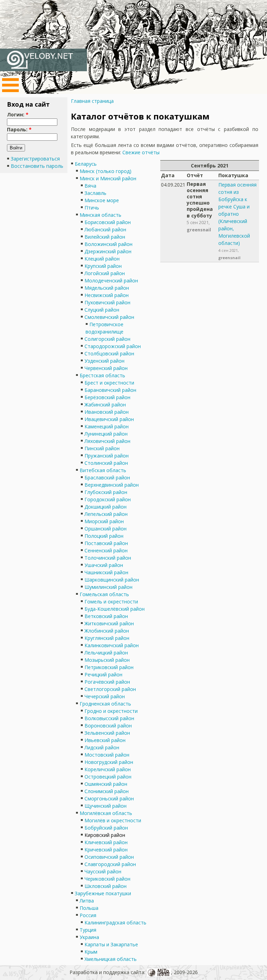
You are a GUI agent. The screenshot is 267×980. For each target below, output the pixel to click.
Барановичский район (110, 390)
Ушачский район (103, 565)
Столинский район (106, 463)
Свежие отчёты (141, 152)
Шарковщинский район (111, 579)
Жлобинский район (106, 630)
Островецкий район (107, 776)
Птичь (91, 207)
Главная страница (92, 101)
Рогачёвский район (107, 681)
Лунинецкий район (106, 433)
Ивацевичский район (109, 419)
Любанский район (105, 229)
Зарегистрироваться (35, 158)
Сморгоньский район (109, 798)
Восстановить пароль (37, 166)
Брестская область (102, 375)
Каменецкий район (106, 426)
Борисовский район (107, 222)
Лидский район (101, 747)
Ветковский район (106, 616)
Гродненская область (105, 703)
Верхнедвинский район (111, 484)
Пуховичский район (107, 302)
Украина (89, 937)
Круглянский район (106, 638)
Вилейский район (104, 236)
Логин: (18, 114)
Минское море (101, 200)
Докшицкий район (105, 506)
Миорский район (104, 521)
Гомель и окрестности (111, 601)
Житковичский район (109, 623)
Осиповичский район (109, 857)
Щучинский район (105, 805)
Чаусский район (102, 871)
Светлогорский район (110, 689)
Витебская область (103, 470)
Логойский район (104, 273)
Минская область (100, 215)
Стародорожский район (112, 346)
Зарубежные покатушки (103, 893)
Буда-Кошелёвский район (114, 609)
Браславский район (107, 477)
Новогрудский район (108, 762)
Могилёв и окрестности (112, 820)
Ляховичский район (107, 441)
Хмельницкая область (110, 959)
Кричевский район (106, 849)
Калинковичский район (111, 645)
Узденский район (104, 360)
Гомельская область (104, 594)
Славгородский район (110, 864)
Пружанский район (106, 455)
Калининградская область (115, 922)
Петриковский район (109, 667)
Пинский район (102, 448)
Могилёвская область (106, 813)
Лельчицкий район (106, 652)
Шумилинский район (108, 587)
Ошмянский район (105, 784)
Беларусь (86, 163)
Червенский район (106, 368)
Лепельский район (106, 514)
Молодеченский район (111, 280)
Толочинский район (107, 557)
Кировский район (104, 835)
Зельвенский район (107, 733)
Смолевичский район (109, 317)
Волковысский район (109, 718)
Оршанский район (105, 528)
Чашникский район (106, 572)
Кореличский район (107, 769)
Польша (89, 908)
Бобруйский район (106, 827)
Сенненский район (106, 550)
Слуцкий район (101, 309)
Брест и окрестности (109, 382)
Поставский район (106, 543)
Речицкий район (103, 674)
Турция (88, 930)
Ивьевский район (105, 740)
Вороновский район (108, 725)
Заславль (95, 193)
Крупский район (103, 266)
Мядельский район (106, 288)
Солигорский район (107, 339)
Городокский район (107, 499)
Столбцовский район (109, 353)
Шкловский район (105, 886)
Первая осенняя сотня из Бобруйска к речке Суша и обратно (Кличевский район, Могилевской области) (237, 213)
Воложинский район (108, 244)
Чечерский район (104, 696)
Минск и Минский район (108, 178)
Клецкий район (102, 258)
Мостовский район (106, 754)
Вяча (90, 185)
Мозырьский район (107, 660)
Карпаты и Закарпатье (111, 944)
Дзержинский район (107, 251)
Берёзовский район (107, 397)
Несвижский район (106, 295)
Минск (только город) (105, 171)
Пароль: (19, 129)
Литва (87, 900)
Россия (88, 915)
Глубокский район (105, 492)
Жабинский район (105, 404)
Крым (90, 951)
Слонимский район (106, 791)
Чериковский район (107, 878)
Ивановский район (106, 412)
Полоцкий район (103, 536)
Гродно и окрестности (111, 711)
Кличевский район (106, 842)
